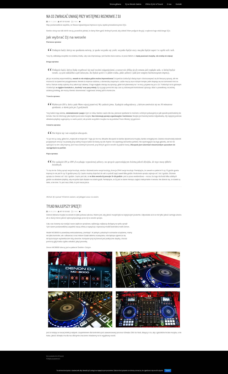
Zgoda (168, 371)
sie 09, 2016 (52, 211)
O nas (75, 22)
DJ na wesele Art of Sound (55, 356)
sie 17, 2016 (52, 22)
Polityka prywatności (53, 359)
